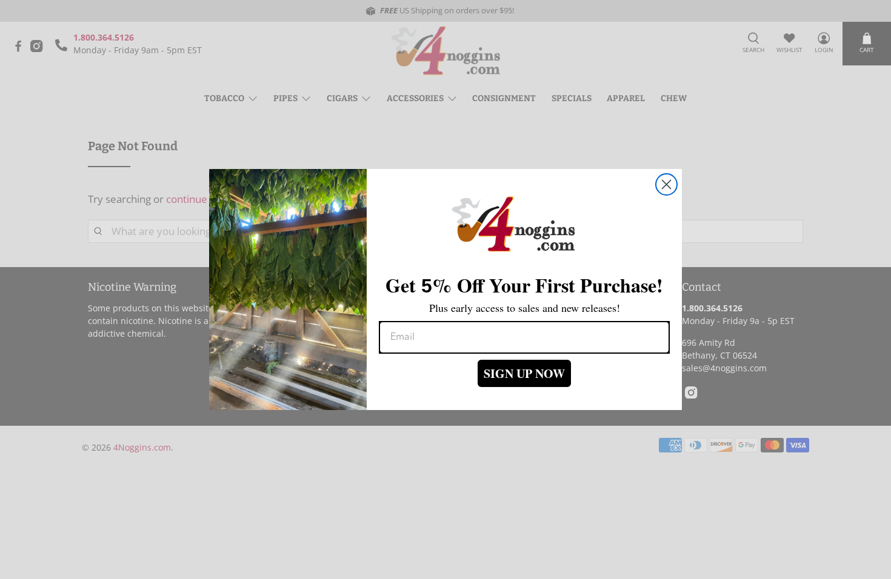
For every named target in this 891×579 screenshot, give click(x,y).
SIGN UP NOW (524, 373)
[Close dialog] (666, 184)
